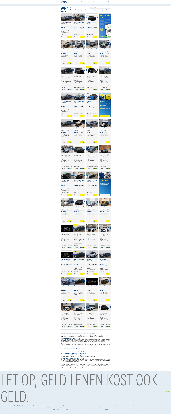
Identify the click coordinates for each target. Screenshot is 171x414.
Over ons (104, 1)
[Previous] (61, 17)
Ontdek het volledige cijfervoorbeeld (65, 32)
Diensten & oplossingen (91, 1)
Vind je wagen (83, 1)
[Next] (72, 17)
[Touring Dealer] (64, 2)
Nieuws (99, 1)
